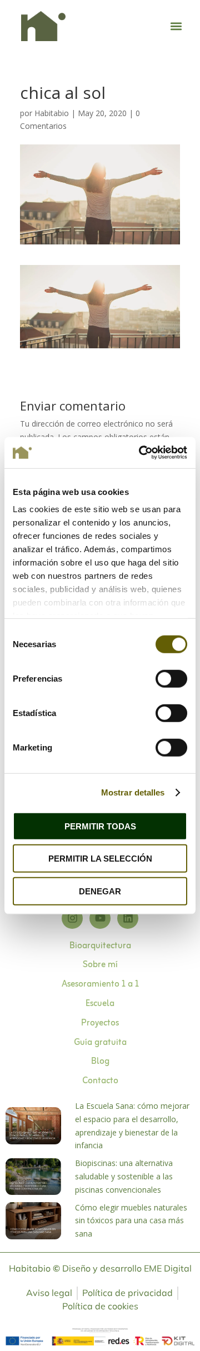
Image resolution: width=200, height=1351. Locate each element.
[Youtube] (100, 918)
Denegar (100, 890)
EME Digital (168, 1268)
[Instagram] (72, 918)
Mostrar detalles (133, 792)
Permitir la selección (100, 858)
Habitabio (51, 113)
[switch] (171, 678)
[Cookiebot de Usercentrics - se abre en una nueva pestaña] (141, 453)
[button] (176, 26)
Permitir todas (100, 825)
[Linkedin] (127, 918)
